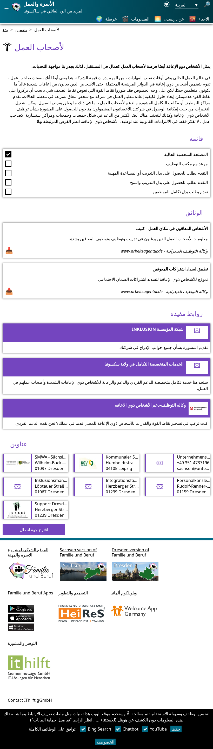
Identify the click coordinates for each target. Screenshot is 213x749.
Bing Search (99, 729)
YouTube (158, 729)
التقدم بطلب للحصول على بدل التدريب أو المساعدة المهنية (158, 173)
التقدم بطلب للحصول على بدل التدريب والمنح (169, 182)
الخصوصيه (105, 742)
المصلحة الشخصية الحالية (186, 154)
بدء (5, 29)
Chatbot (130, 729)
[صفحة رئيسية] (16, 11)
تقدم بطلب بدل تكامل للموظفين (180, 192)
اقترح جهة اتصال (34, 530)
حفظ (176, 729)
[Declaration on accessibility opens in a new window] (167, 5)
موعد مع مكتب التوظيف (187, 164)
